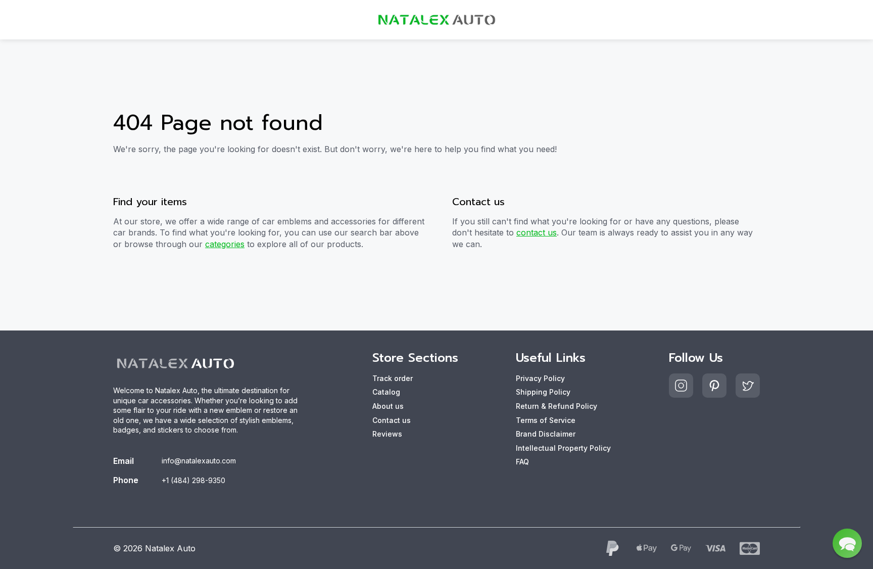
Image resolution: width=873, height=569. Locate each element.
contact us (536, 232)
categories (225, 244)
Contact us (391, 420)
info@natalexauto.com (199, 460)
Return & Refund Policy (556, 406)
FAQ (522, 461)
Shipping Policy (543, 392)
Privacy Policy (540, 378)
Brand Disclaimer (545, 434)
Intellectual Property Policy (563, 448)
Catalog (386, 392)
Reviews (387, 434)
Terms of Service (545, 420)
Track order (392, 378)
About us (388, 406)
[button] (847, 543)
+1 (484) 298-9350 (193, 480)
